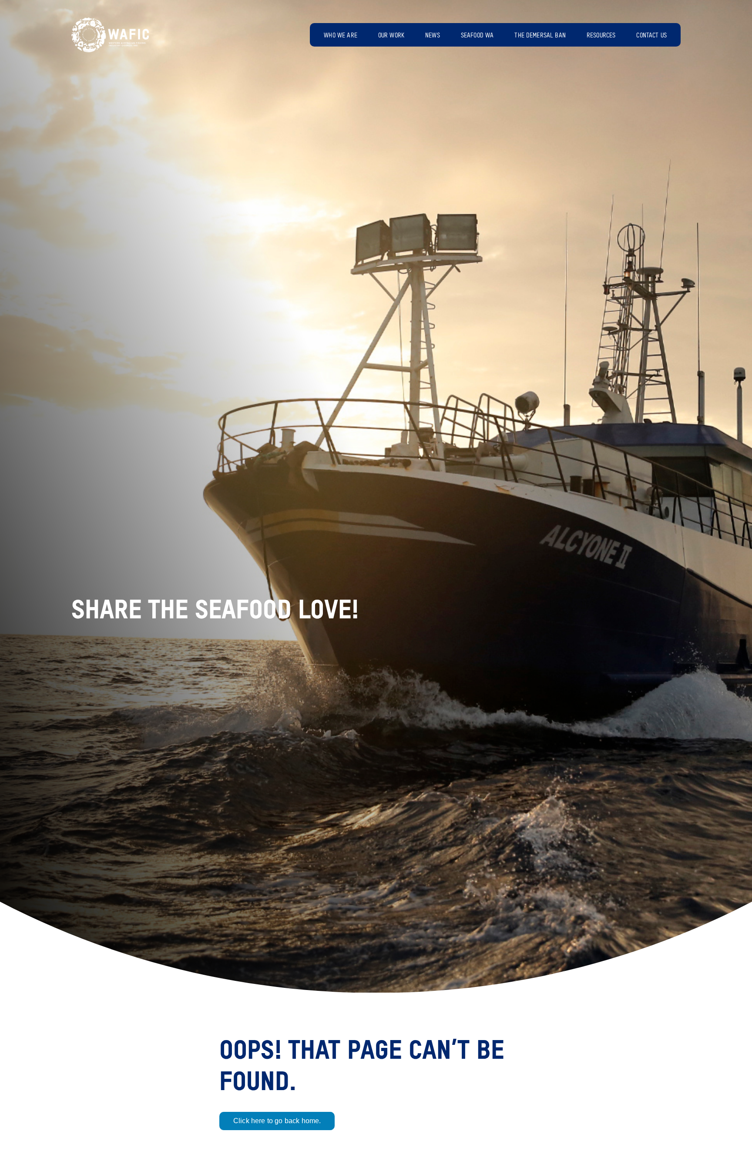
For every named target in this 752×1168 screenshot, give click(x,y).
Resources (601, 36)
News (432, 36)
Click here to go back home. (277, 1120)
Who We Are (340, 36)
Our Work (391, 36)
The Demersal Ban (540, 36)
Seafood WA (477, 36)
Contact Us (651, 36)
